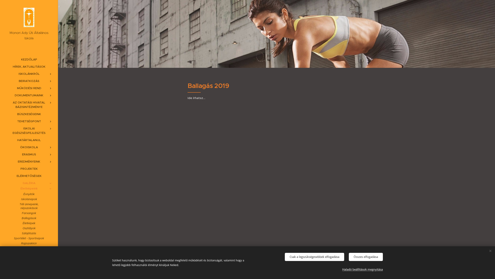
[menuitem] (29, 59)
